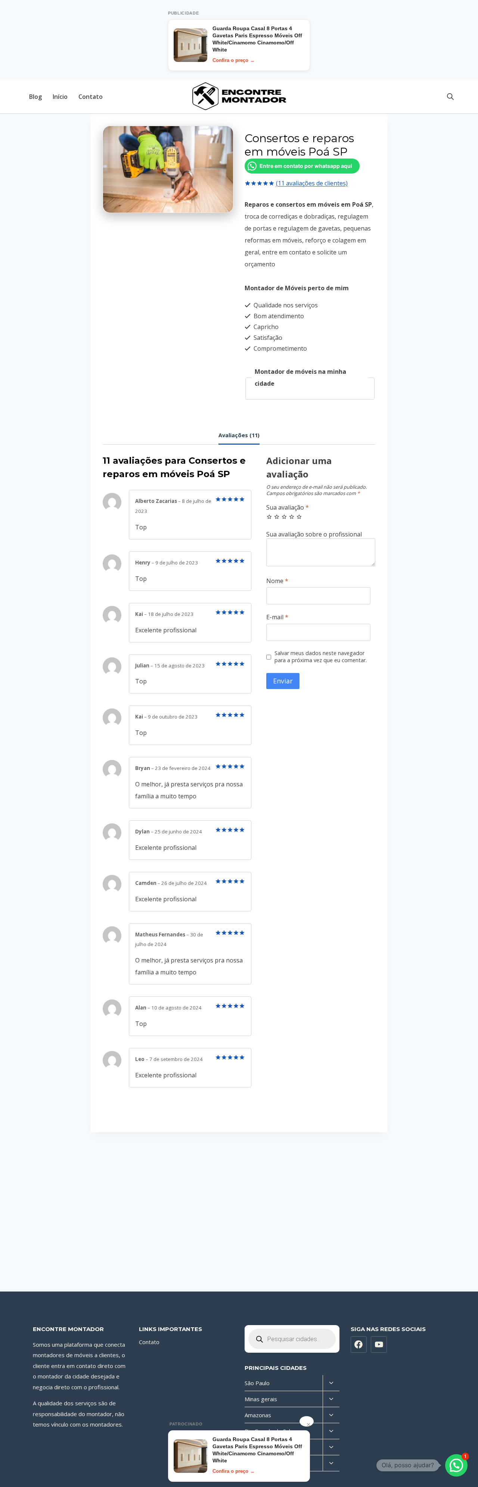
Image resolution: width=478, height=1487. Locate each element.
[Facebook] (359, 1344)
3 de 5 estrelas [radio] (284, 517)
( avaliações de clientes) (312, 183)
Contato (90, 97)
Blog (35, 97)
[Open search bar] (450, 96)
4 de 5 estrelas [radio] (292, 517)
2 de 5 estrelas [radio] (277, 517)
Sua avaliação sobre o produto (320, 534)
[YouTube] (379, 1344)
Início (60, 97)
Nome (277, 581)
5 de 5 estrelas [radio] (299, 517)
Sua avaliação (287, 507)
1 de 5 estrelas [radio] (269, 517)
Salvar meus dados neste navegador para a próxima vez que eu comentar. (320, 657)
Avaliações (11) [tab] (239, 435)
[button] (456, 1465)
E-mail (277, 617)
